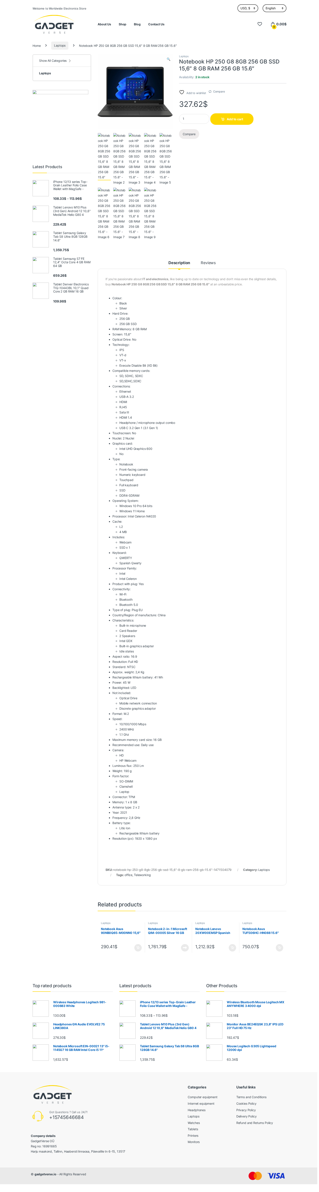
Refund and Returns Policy (254, 1123)
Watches (194, 1123)
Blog (137, 24)
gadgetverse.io (45, 1174)
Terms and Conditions (251, 1097)
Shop (122, 24)
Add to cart (235, 119)
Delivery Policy (246, 1116)
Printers (193, 1135)
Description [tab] (179, 263)
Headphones (197, 1110)
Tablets (193, 1129)
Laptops (60, 45)
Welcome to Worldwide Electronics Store (59, 8)
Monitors (194, 1142)
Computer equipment (202, 1097)
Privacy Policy (246, 1110)
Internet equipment (201, 1103)
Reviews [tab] (208, 263)
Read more (185, 947)
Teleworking (142, 875)
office (128, 875)
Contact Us (156, 24)
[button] (168, 59)
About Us (104, 24)
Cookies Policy (246, 1103)
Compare (219, 91)
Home (37, 45)
